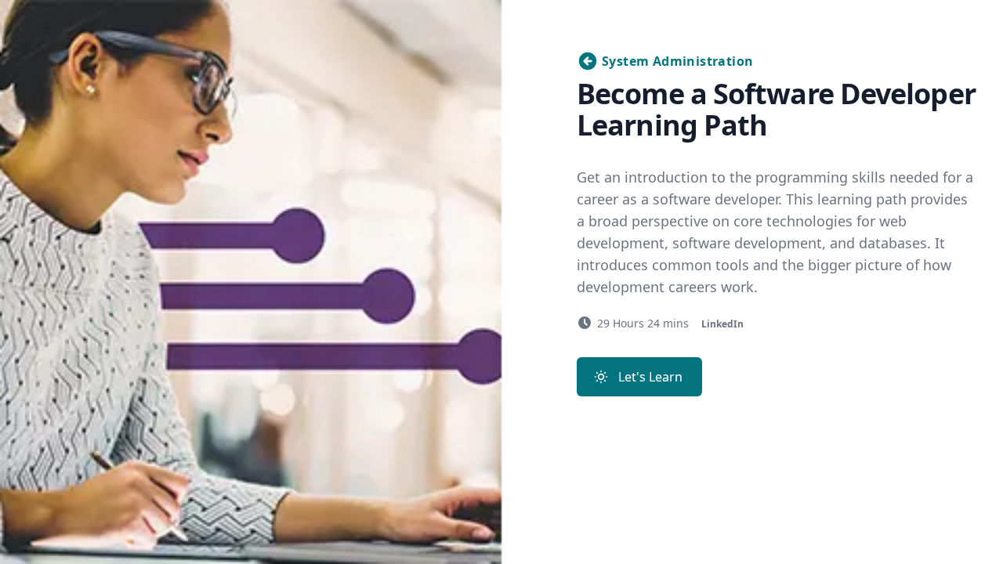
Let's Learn (650, 376)
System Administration (677, 61)
